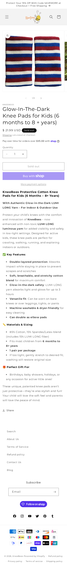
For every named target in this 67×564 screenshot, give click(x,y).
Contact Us (14, 462)
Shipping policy (54, 561)
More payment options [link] (33, 184)
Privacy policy (15, 561)
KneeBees (18, 556)
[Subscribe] (55, 492)
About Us (13, 439)
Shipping (7, 135)
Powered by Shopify (34, 556)
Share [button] (10, 410)
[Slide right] (41, 98)
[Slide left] (26, 98)
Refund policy (16, 454)
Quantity (8, 147)
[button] (7, 17)
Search (11, 431)
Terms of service (34, 561)
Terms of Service (18, 446)
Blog (10, 470)
